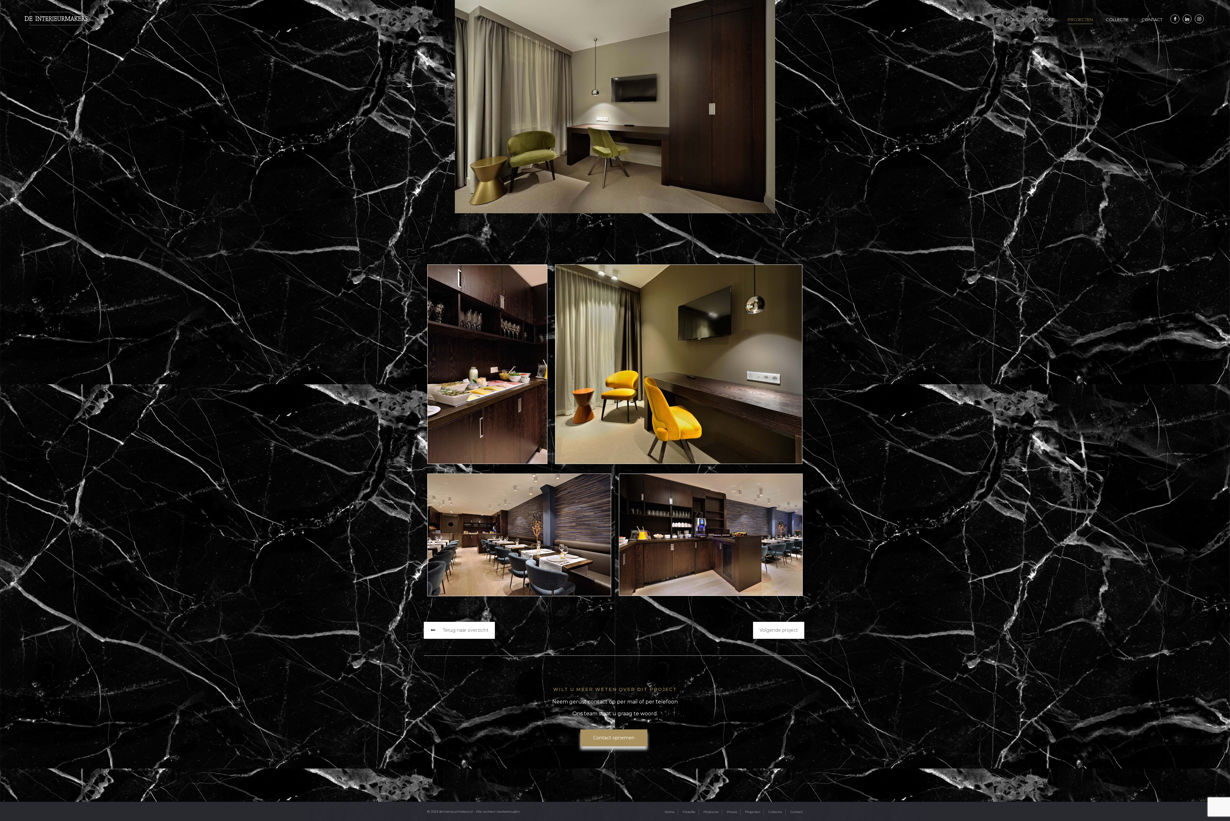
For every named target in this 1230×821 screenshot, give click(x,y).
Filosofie (689, 812)
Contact (796, 812)
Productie (711, 812)
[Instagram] (1199, 18)
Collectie (775, 812)
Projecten (752, 812)
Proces (732, 812)
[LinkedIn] (1187, 18)
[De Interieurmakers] (56, 18)
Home (670, 812)
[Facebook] (1174, 18)
